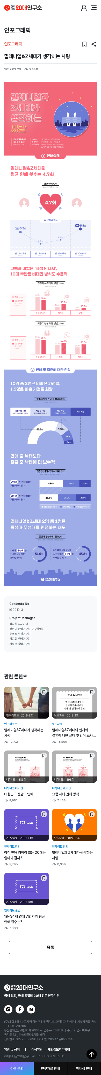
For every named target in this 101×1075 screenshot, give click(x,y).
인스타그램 (8, 1009)
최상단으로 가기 (91, 1054)
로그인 (84, 7)
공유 (94, 44)
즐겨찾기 (84, 44)
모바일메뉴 (94, 8)
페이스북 (20, 1009)
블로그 (31, 1009)
